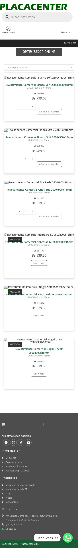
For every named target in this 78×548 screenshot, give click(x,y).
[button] (68, 43)
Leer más (39, 262)
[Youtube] (28, 442)
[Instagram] (13, 442)
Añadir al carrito (49, 111)
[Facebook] (6, 442)
